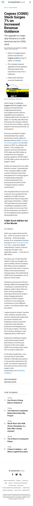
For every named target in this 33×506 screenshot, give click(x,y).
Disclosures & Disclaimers (20, 483)
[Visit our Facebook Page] (12, 474)
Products (18, 480)
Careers (10, 483)
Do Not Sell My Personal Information (11, 487)
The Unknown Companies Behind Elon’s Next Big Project (17, 413)
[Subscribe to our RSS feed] (20, 474)
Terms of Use (17, 490)
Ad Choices (20, 485)
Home (6, 7)
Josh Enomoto (9, 48)
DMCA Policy (26, 490)
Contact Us (25, 480)
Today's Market (13, 7)
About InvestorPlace (9, 480)
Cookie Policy (26, 487)
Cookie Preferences (8, 490)
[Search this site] (30, 2)
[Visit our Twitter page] (16, 474)
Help (6, 483)
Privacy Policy (12, 485)
